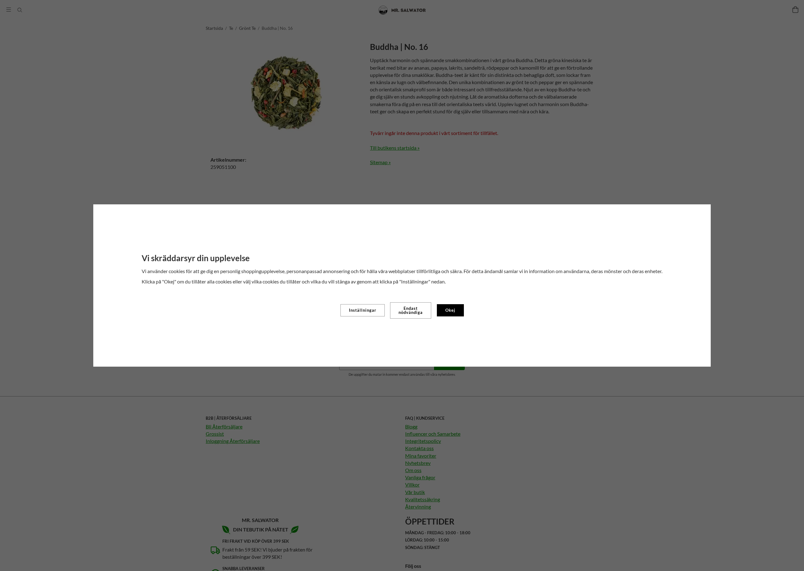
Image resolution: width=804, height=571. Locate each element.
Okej (450, 310)
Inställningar (362, 310)
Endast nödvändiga (411, 310)
